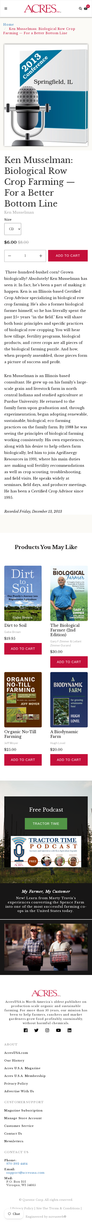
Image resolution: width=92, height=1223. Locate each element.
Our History (14, 1060)
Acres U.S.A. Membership (25, 1076)
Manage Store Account (23, 1118)
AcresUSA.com (16, 1053)
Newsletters (14, 1141)
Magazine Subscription (23, 1110)
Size (8, 220)
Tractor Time (46, 823)
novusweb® (57, 1217)
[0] (86, 8)
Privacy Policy (16, 1083)
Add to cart (23, 648)
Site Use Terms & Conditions (58, 1208)
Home (8, 24)
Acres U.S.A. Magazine (22, 1068)
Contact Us (13, 1133)
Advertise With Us (19, 1091)
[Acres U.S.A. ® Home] (42, 8)
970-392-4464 (17, 1164)
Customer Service (19, 1126)
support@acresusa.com (25, 1173)
